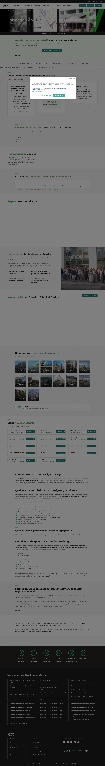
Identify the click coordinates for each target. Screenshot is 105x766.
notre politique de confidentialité (59, 88)
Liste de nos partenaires (37, 91)
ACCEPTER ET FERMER (59, 95)
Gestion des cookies (46, 95)
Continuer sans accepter (70, 78)
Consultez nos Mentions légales (38, 89)
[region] (53, 88)
